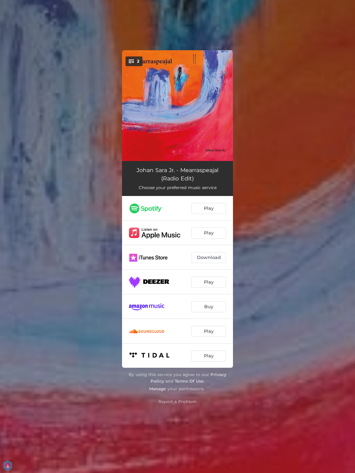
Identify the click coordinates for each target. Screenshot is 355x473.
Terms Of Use (189, 381)
